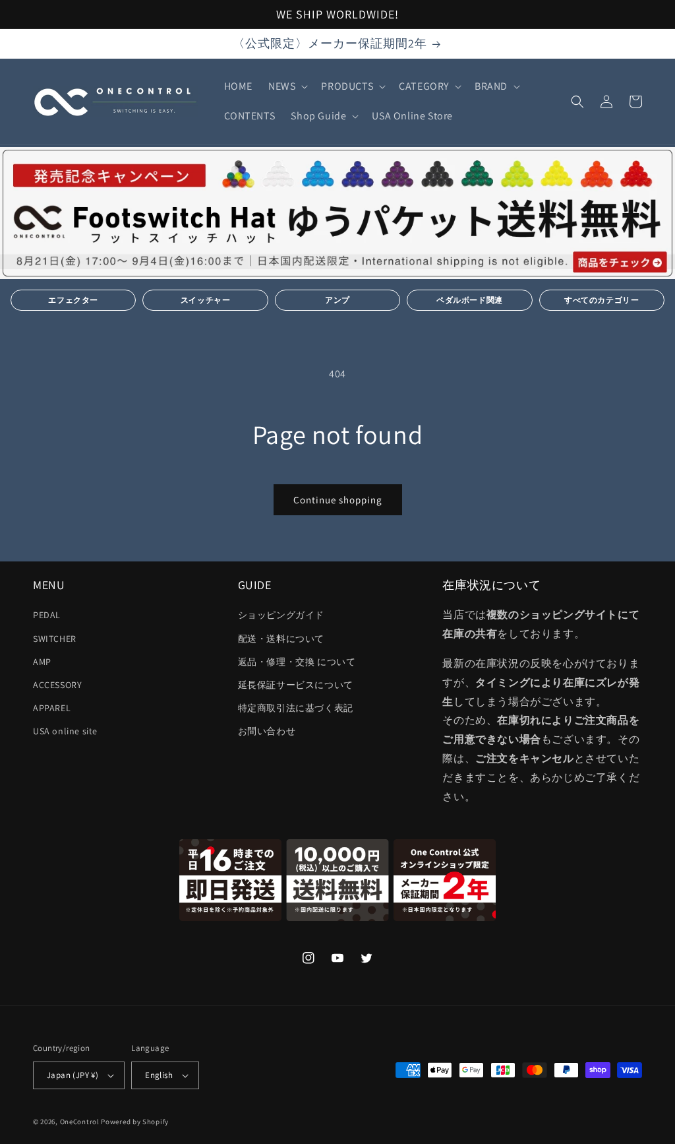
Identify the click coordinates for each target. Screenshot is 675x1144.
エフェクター (73, 300)
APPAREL (52, 708)
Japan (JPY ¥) (72, 1075)
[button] (286, 87)
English (159, 1075)
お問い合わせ (267, 731)
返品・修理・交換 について (297, 662)
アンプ (337, 300)
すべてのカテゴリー (601, 300)
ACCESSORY (57, 685)
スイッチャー (206, 300)
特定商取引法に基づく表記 (295, 708)
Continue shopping (337, 499)
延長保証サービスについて (295, 685)
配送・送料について (281, 639)
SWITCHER (54, 639)
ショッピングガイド (281, 615)
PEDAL (47, 615)
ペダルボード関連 (469, 300)
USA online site (65, 731)
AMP (42, 662)
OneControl (80, 1121)
